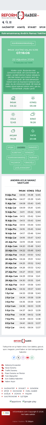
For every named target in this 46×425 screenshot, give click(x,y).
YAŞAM (28, 394)
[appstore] (15, 402)
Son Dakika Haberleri (14, 379)
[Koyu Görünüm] (4, 22)
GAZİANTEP (8, 27)
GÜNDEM (34, 388)
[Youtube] (28, 358)
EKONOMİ (17, 391)
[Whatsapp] (32, 358)
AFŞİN (10, 147)
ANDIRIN (21, 147)
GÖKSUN (29, 153)
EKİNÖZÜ (33, 147)
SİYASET (32, 27)
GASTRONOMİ (10, 397)
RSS (7, 413)
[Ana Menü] (10, 22)
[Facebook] (14, 358)
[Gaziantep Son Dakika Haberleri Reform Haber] (20, 16)
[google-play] (29, 402)
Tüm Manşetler (11, 376)
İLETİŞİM (24, 397)
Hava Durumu (10, 368)
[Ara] (7, 22)
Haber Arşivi (10, 381)
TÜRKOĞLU (29, 163)
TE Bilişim (29, 421)
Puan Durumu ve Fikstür (15, 373)
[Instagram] (23, 358)
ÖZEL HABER (31, 391)
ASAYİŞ (21, 27)
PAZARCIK (15, 163)
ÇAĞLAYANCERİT (22, 168)
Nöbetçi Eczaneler (13, 365)
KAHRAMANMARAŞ (16, 158)
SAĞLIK (7, 394)
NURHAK (33, 158)
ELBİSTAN (16, 153)
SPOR (42, 27)
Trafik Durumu (11, 370)
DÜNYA (17, 394)
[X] (18, 358)
